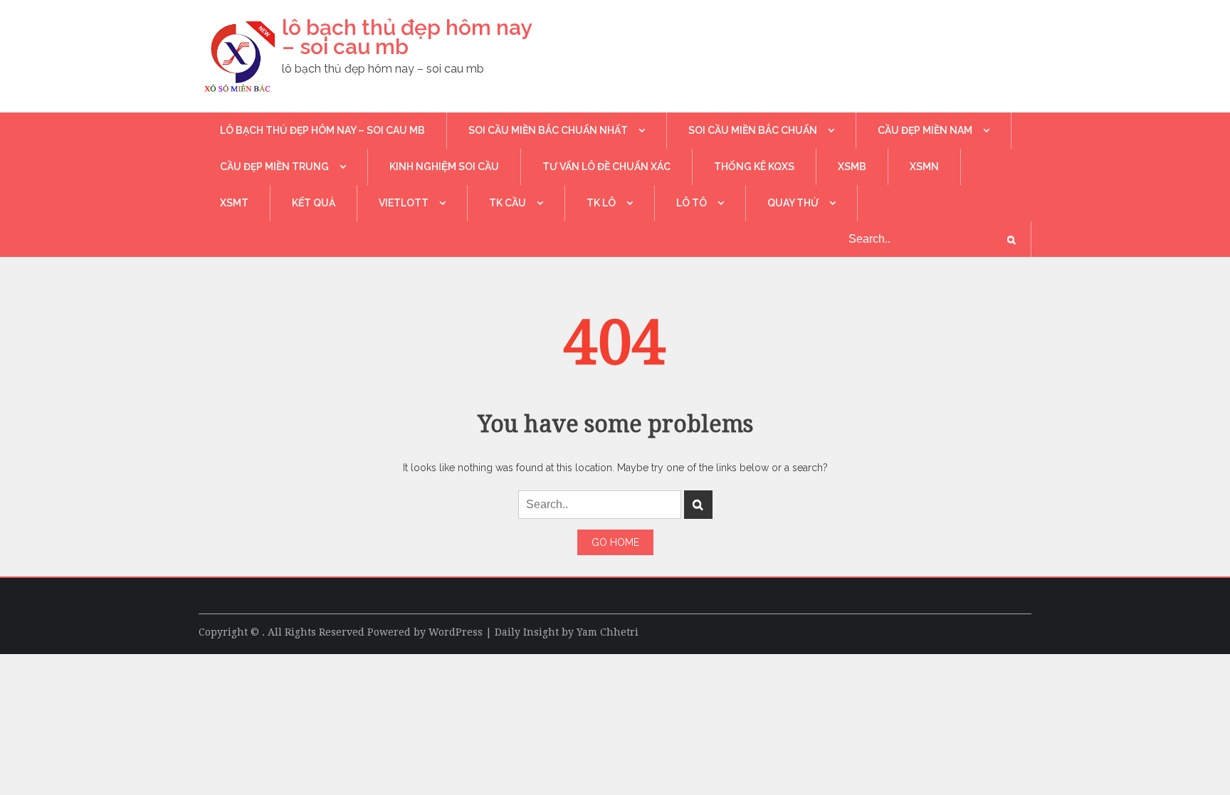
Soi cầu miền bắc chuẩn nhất (548, 130)
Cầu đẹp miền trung (274, 166)
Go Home (615, 542)
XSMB (852, 166)
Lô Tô (691, 203)
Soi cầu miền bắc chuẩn (752, 130)
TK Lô (601, 203)
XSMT (234, 203)
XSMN (924, 166)
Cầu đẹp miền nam (925, 130)
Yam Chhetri (607, 632)
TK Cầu (507, 203)
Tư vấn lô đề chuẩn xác (606, 166)
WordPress (456, 632)
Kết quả (313, 203)
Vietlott (404, 203)
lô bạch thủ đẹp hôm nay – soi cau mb (406, 37)
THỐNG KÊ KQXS (754, 166)
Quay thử (793, 203)
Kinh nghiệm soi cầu (444, 166)
